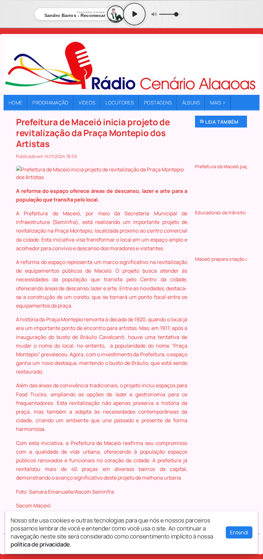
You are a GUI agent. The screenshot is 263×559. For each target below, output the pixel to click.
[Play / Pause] (134, 14)
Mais (217, 102)
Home (15, 102)
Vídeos (87, 102)
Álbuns (191, 102)
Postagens (158, 102)
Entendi (239, 532)
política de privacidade (40, 544)
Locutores (120, 102)
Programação (50, 102)
